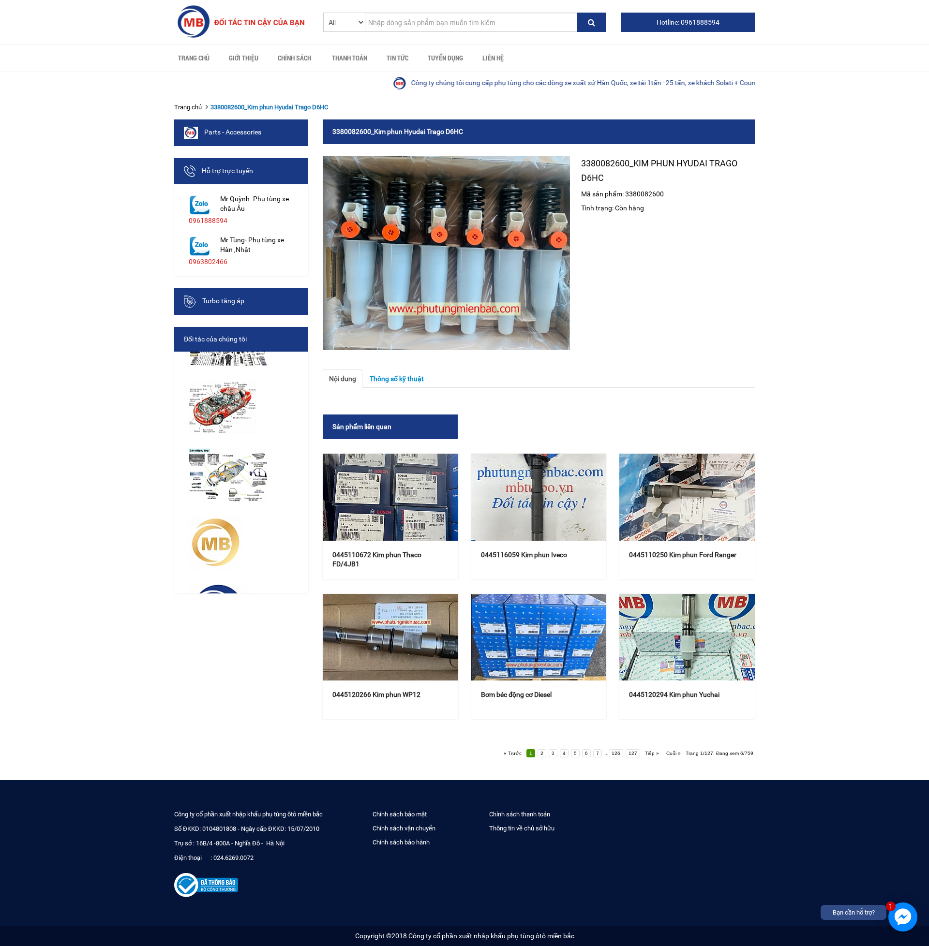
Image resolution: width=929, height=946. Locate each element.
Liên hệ (493, 57)
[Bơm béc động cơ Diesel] (539, 637)
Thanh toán (349, 57)
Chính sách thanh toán (519, 814)
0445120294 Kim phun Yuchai (674, 694)
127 (633, 753)
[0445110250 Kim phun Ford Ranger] (687, 497)
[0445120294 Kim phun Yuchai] (687, 637)
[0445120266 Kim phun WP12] (390, 637)
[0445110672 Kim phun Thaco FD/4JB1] (390, 497)
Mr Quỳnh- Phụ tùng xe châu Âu (254, 203)
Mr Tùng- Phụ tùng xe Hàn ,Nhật (252, 244)
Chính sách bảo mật (400, 814)
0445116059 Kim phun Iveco (524, 555)
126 (616, 753)
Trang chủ (194, 57)
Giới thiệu (243, 57)
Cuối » (673, 753)
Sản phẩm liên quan (361, 426)
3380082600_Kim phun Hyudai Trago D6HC (269, 107)
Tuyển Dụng (445, 57)
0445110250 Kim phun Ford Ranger (682, 555)
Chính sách (294, 57)
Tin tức (397, 57)
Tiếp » (652, 753)
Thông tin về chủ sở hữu (521, 828)
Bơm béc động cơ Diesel (516, 694)
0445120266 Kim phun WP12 (376, 694)
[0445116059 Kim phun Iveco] (539, 497)
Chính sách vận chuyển (404, 828)
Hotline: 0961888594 (688, 22)
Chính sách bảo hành (401, 842)
